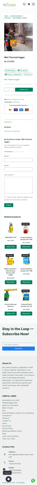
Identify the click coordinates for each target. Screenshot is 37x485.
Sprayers (16, 102)
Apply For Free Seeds (10, 405)
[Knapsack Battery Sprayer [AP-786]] (26, 227)
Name (6, 156)
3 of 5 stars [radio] (19, 151)
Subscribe (18, 348)
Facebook (23, 70)
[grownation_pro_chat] (10, 400)
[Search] (24, 4)
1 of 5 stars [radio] (14, 151)
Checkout (5, 418)
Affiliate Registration (10, 403)
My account (6, 426)
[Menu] (33, 4)
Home (4, 423)
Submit (8, 205)
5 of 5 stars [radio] (23, 151)
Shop (4, 434)
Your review (9, 175)
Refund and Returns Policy (12, 431)
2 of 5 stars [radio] (16, 151)
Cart (4, 410)
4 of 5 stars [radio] (21, 151)
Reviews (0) (8, 122)
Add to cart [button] (11, 247)
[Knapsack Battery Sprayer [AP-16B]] (26, 259)
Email (6, 165)
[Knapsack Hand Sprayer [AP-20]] (26, 294)
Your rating (8, 151)
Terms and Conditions (10, 436)
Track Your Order (8, 439)
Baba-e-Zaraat (7, 408)
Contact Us (6, 421)
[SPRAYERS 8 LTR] (10, 227)
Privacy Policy (7, 428)
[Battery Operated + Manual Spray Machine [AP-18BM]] (10, 259)
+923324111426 (15, 464)
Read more (26, 247)
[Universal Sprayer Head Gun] (10, 294)
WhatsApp (11, 70)
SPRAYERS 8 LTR (10, 237)
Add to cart (24, 90)
